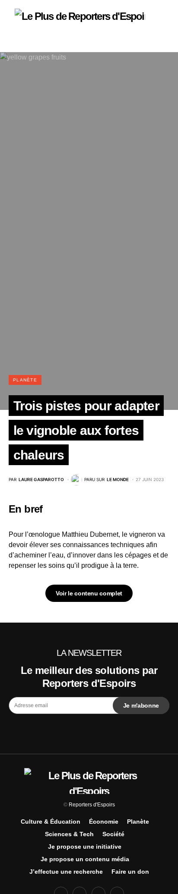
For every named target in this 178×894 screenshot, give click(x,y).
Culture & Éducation (50, 821)
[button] (11, 26)
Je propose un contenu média (85, 859)
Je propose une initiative (84, 846)
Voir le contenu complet (89, 593)
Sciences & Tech (69, 834)
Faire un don (130, 871)
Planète (25, 380)
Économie (103, 821)
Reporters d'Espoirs (92, 805)
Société (113, 834)
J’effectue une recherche (66, 871)
